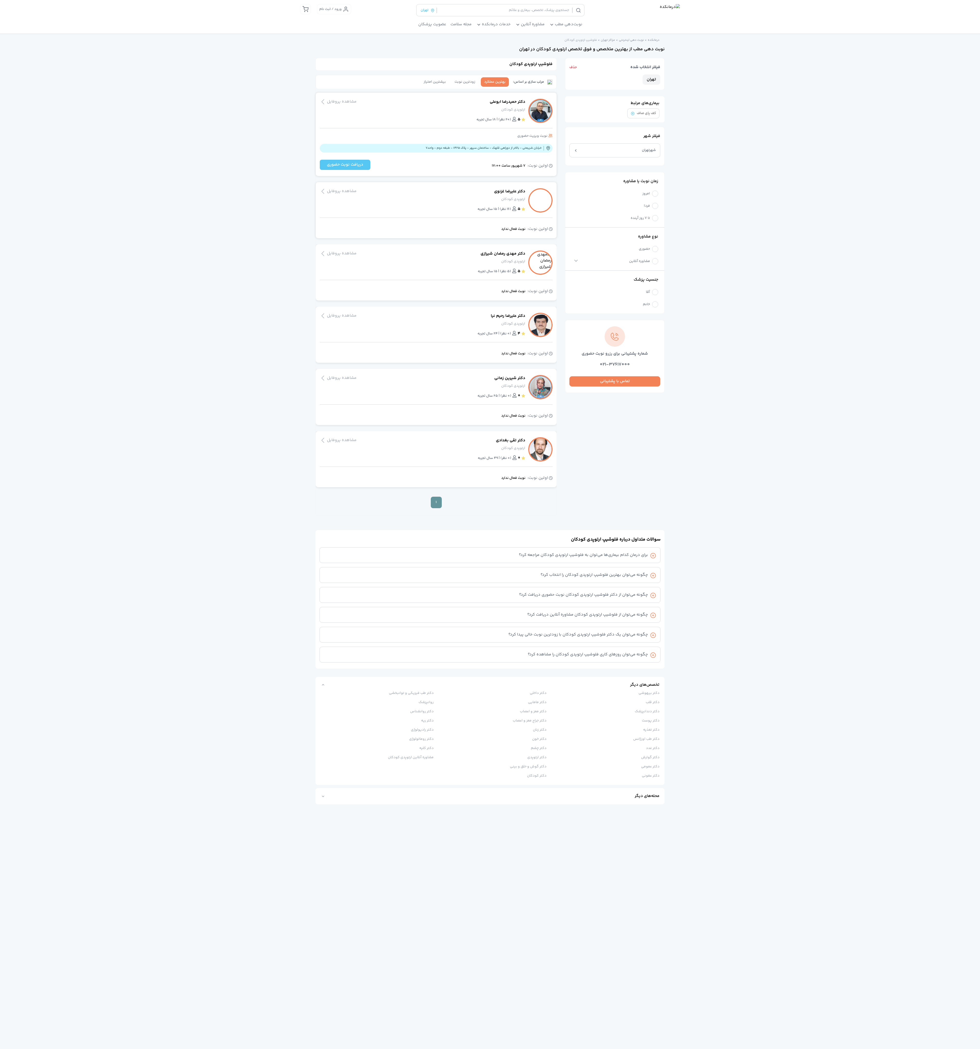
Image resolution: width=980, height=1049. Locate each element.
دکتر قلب (652, 702)
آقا (648, 292)
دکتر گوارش (650, 757)
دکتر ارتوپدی (536, 757)
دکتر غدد (652, 748)
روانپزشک (426, 702)
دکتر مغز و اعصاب (533, 711)
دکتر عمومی (650, 766)
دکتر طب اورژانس (646, 739)
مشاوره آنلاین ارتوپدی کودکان (411, 757)
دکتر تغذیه (651, 730)
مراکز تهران (608, 40)
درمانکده (653, 40)
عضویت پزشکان (432, 24)
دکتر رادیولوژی (422, 730)
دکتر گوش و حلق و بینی (528, 766)
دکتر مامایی (537, 702)
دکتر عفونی (650, 776)
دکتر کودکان (536, 776)
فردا (647, 206)
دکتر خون (539, 739)
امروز (646, 193)
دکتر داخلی (538, 693)
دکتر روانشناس (422, 711)
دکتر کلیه (426, 748)
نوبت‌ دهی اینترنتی (631, 40)
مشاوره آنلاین (639, 261)
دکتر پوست (650, 720)
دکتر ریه (427, 720)
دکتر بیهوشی (649, 693)
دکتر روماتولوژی (421, 739)
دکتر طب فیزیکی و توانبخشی (411, 693)
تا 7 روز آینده (640, 218)
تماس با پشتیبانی (615, 381)
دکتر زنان (539, 730)
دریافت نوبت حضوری (345, 164)
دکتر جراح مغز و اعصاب (529, 720)
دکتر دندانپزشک (647, 711)
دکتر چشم (538, 748)
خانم (646, 304)
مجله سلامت (461, 24)
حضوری (644, 249)
